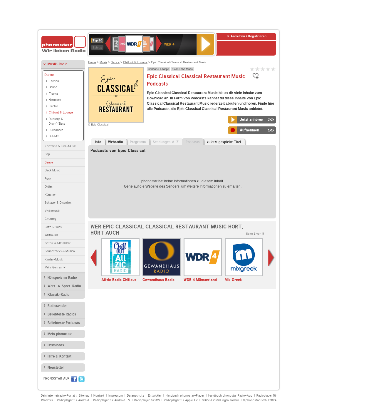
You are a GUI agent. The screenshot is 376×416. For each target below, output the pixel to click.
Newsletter (56, 367)
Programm (138, 142)
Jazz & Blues (53, 227)
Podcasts (193, 142)
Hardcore (55, 100)
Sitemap (84, 395)
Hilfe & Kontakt (59, 356)
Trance (53, 94)
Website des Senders (162, 186)
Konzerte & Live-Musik (60, 146)
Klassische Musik (182, 69)
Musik (103, 62)
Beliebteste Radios (62, 314)
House (53, 87)
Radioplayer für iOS (147, 400)
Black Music (52, 170)
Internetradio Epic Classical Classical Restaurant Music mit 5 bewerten (273, 69)
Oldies (49, 186)
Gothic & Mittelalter (57, 243)
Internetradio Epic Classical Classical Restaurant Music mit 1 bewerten (252, 69)
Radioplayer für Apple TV (181, 400)
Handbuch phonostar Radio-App (230, 395)
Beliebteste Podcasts (64, 323)
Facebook (74, 379)
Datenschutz (135, 395)
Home (92, 62)
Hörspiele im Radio (62, 277)
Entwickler (155, 395)
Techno (54, 81)
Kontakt (98, 395)
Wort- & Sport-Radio (64, 286)
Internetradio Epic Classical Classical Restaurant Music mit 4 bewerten (268, 69)
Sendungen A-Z (166, 142)
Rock (48, 179)
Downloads (56, 345)
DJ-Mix (54, 136)
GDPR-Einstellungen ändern (220, 400)
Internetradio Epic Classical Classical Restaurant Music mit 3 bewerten (263, 69)
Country (50, 219)
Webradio (115, 142)
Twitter (81, 379)
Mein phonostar (60, 334)
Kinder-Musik (54, 259)
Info (98, 142)
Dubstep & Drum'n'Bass (57, 121)
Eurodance (56, 130)
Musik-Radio (57, 64)
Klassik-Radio (58, 295)
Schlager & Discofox (58, 203)
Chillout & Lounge (61, 112)
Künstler (50, 195)
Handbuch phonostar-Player (185, 395)
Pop (47, 154)
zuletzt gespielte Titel (224, 142)
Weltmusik (51, 235)
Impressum (115, 395)
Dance (49, 74)
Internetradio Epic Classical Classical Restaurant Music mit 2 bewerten (257, 69)
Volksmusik (52, 211)
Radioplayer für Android (73, 400)
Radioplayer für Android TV (111, 400)
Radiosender (57, 306)
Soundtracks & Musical (60, 251)
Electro (53, 106)
